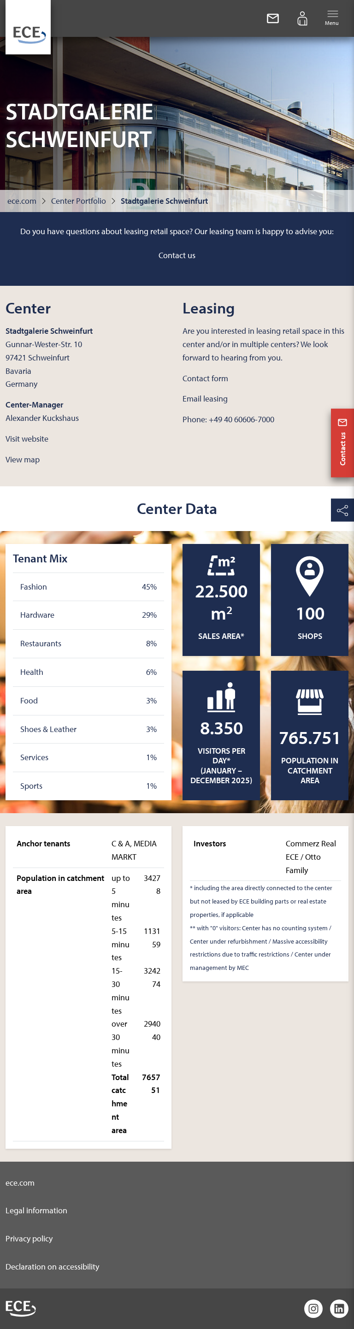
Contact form (205, 378)
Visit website (27, 438)
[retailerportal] (302, 18)
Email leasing (205, 398)
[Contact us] (273, 18)
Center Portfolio (78, 200)
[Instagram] (313, 1308)
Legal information (36, 1210)
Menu (332, 22)
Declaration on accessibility (52, 1266)
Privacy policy (29, 1238)
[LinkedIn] (339, 1308)
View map (23, 459)
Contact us (177, 255)
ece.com (21, 200)
